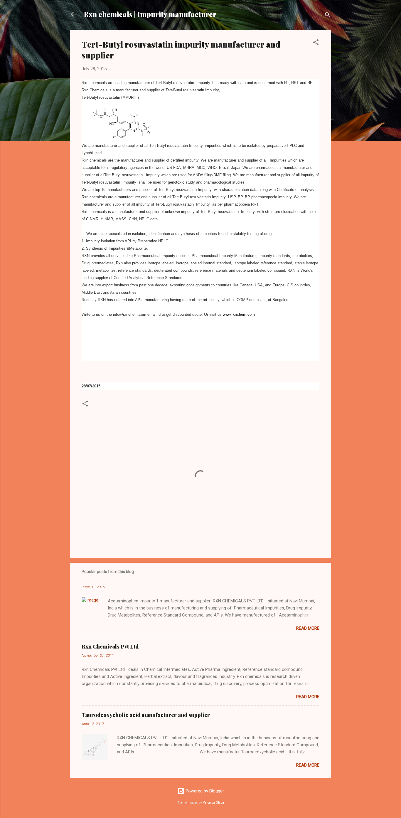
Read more (307, 628)
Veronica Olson (213, 802)
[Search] (327, 16)
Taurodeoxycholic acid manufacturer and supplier (146, 714)
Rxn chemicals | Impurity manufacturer (150, 14)
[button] (315, 43)
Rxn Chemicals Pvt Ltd (110, 646)
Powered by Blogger (204, 791)
